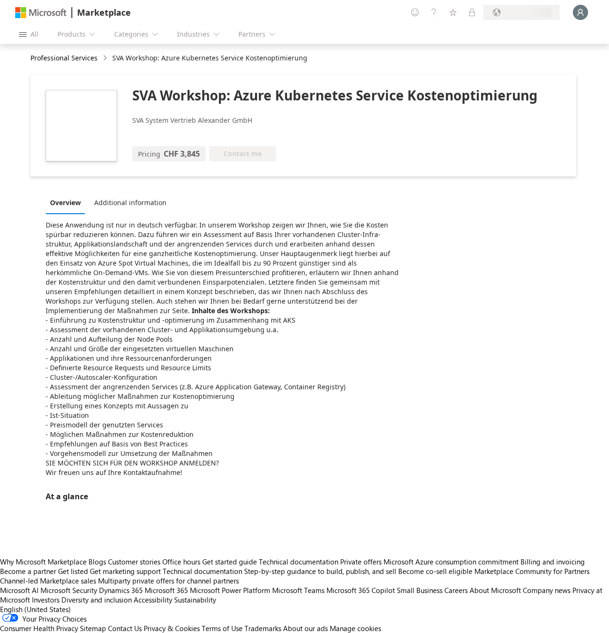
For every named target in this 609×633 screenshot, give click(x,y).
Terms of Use (222, 628)
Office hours (181, 561)
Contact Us (125, 628)
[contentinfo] (105, 58)
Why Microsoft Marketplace (43, 561)
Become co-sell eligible (435, 571)
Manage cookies (355, 628)
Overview (65, 202)
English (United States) (35, 609)
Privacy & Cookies (172, 628)
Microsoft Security (68, 590)
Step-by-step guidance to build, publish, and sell (320, 571)
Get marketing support (125, 571)
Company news (546, 590)
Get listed (73, 571)
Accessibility (153, 599)
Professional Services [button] (64, 57)
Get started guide (229, 561)
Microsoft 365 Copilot (360, 590)
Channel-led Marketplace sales (48, 580)
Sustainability (195, 599)
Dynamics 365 (121, 590)
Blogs (97, 561)
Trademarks (263, 628)
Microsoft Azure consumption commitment (452, 561)
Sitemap (93, 628)
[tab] (68, 202)
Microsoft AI (19, 590)
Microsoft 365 (166, 590)
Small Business (419, 590)
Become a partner (28, 571)
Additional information (130, 202)
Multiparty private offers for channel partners (168, 580)
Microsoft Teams (298, 590)
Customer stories (134, 561)
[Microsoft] (41, 12)
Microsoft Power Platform (230, 590)
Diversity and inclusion (96, 599)
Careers (456, 590)
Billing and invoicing (553, 561)
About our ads (305, 628)
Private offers (361, 561)
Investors (45, 599)
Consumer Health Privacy (39, 628)
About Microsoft (495, 590)
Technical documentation (298, 561)
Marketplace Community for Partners (531, 571)
